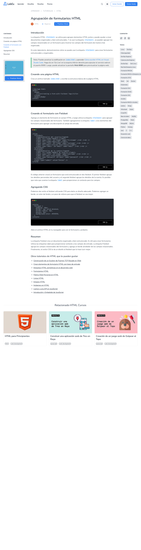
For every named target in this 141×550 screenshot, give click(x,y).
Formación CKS (125, 95)
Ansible (123, 99)
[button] (107, 4)
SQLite (132, 123)
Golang (130, 127)
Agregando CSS (9, 51)
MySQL (134, 116)
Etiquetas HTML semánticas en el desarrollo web (53, 268)
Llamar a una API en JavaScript (45, 289)
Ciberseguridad (125, 53)
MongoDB (124, 123)
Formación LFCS (126, 78)
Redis (132, 120)
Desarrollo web (125, 134)
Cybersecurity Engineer (128, 60)
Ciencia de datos (126, 137)
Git (127, 81)
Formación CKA (125, 88)
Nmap (129, 106)
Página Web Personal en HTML (45, 275)
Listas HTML (38, 278)
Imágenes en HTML (41, 285)
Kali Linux (133, 63)
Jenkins (123, 106)
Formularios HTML (40, 271)
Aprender (20, 4)
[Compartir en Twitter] (121, 38)
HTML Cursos (78, 305)
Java (122, 130)
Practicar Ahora (63, 24)
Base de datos (125, 116)
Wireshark (124, 109)
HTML (59, 11)
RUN (104, 104)
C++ (131, 130)
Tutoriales (48, 11)
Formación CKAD (126, 92)
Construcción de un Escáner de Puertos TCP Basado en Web (57, 260)
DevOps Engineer (126, 56)
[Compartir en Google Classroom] (128, 38)
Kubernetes (124, 85)
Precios (49, 4)
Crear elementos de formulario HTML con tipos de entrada (56, 264)
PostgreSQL (124, 120)
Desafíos (31, 4)
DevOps (129, 49)
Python (123, 127)
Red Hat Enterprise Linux (128, 67)
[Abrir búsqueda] (102, 4)
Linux (122, 49)
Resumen (7, 54)
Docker (133, 81)
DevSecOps (124, 63)
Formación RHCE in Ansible (129, 102)
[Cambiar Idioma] (107, 4)
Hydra (131, 109)
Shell (122, 81)
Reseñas (40, 4)
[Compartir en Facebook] (125, 38)
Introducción (8, 38)
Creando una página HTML (13, 41)
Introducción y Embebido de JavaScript (48, 292)
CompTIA (124, 113)
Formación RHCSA (126, 71)
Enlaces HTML (39, 282)
